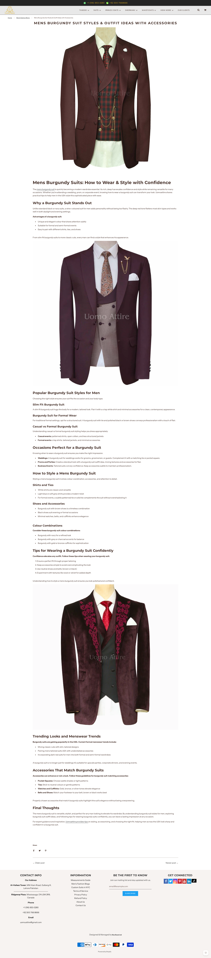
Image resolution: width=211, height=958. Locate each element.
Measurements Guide (80, 880)
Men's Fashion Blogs (23, 18)
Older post (40, 863)
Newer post (171, 863)
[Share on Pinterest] (45, 850)
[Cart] (205, 10)
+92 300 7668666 (118, 3)
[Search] (198, 10)
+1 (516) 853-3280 (96, 3)
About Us (80, 902)
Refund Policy (80, 898)
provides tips (82, 821)
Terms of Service (80, 891)
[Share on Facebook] (34, 850)
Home (10, 18)
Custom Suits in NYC (80, 887)
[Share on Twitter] (39, 850)
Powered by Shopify (104, 952)
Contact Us (81, 905)
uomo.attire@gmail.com (31, 922)
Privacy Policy (80, 894)
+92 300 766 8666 (31, 912)
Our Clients (184, 10)
